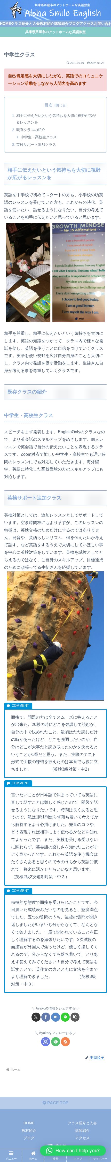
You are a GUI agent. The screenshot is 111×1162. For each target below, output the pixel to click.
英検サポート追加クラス (36, 144)
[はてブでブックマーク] (55, 1017)
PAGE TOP (57, 1103)
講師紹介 (82, 1130)
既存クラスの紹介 (30, 130)
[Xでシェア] (36, 1017)
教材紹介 (29, 1130)
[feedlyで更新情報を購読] (55, 1041)
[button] (75, 1017)
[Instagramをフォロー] (45, 1041)
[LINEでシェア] (65, 1017)
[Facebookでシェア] (45, 1017)
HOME (28, 1123)
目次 (48, 105)
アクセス (82, 1138)
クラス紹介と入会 (82, 1123)
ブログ (28, 1138)
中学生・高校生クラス (39, 137)
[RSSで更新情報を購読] (65, 1041)
